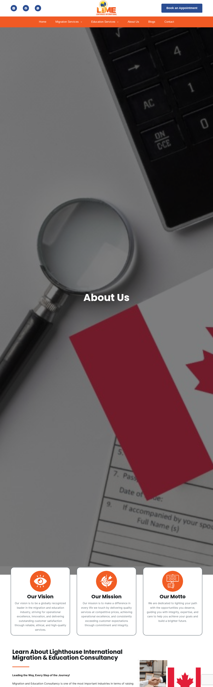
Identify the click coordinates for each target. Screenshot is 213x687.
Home (42, 21)
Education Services (103, 21)
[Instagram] (14, 8)
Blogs (151, 21)
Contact (169, 21)
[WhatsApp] (38, 8)
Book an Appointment (181, 8)
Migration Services (67, 21)
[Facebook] (26, 8)
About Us (133, 21)
